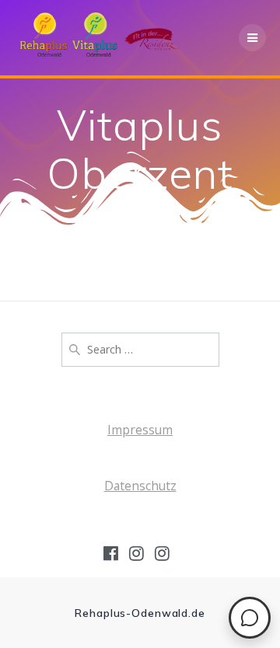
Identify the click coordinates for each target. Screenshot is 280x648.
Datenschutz (140, 485)
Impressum (140, 429)
